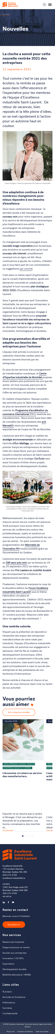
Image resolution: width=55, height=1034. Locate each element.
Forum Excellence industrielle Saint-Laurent (25, 590)
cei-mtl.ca (7, 896)
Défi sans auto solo (16, 562)
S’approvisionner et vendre (16, 947)
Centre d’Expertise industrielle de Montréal (24, 375)
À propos (7, 991)
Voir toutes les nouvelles (19, 712)
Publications (9, 1002)
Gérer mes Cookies (42, 1032)
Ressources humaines (13, 942)
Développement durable (14, 969)
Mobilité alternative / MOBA (17, 974)
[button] (49, 4)
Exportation (8, 963)
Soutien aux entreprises (14, 953)
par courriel (26, 268)
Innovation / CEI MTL (13, 958)
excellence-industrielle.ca (14, 878)
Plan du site (11, 1032)
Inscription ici (14, 924)
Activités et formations (14, 997)
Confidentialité (10, 1013)
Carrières (7, 1008)
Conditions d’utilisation (25, 1032)
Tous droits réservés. (32, 1024)
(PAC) (25, 412)
